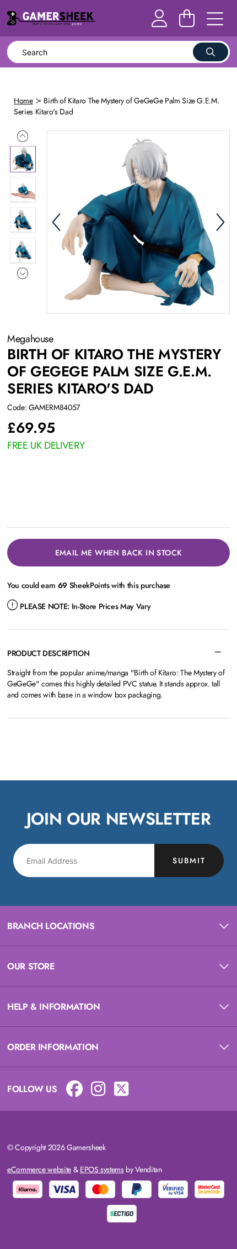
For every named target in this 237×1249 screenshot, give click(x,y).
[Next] (220, 222)
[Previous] (56, 222)
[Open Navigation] (215, 19)
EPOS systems (102, 1169)
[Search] (210, 52)
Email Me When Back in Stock (118, 552)
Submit (189, 860)
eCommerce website (39, 1169)
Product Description (48, 653)
